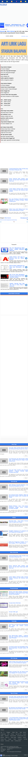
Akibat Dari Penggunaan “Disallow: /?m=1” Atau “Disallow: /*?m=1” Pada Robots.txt (18, 542)
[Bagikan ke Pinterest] (12, 36)
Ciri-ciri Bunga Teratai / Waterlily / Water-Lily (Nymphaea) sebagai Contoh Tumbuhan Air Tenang (18, 496)
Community (7, 740)
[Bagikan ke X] (9, 36)
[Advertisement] (14, 15)
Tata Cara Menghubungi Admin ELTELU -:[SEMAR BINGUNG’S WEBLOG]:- (16, 249)
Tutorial (24, 734)
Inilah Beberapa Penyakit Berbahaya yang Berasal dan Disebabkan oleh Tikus (18, 485)
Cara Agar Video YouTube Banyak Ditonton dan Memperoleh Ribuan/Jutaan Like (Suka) (18, 448)
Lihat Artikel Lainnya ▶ (14, 293)
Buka (26, 175)
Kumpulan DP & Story (21, 735)
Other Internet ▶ (14, 552)
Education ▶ (14, 481)
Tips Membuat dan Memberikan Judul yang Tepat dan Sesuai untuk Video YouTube (18, 708)
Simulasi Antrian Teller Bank (15, 603)
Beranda (2, 31)
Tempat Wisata (13, 735)
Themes (12, 734)
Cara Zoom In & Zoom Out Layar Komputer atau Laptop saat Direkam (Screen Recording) (18, 625)
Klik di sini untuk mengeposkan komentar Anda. (8, 219)
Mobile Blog (15, 732)
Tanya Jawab (13, 737)
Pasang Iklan (3, 739)
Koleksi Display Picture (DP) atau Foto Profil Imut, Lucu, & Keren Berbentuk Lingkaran (18, 662)
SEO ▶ (14, 517)
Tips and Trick (18, 734)
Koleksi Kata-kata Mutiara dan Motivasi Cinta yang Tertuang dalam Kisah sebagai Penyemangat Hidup (18, 682)
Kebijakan (19, 737)
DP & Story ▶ (14, 658)
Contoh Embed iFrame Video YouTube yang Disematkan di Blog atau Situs (18, 169)
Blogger (16, 755)
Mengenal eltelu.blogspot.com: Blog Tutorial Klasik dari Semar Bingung (15, 25)
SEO (8, 734)
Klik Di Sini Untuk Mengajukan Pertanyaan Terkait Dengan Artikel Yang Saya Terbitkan (16, 276)
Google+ (9, 739)
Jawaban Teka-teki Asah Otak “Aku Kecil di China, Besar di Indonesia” (16, 285)
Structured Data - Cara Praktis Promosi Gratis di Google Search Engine (18, 521)
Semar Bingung (8, 755)
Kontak (24, 737)
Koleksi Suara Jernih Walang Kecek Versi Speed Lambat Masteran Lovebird (18, 210)
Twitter (14, 739)
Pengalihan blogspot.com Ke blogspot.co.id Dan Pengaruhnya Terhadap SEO (18, 531)
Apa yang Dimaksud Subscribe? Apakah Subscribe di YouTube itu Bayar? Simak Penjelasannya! (18, 200)
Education (7, 735)
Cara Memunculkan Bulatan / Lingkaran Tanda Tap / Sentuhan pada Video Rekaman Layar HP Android (18, 636)
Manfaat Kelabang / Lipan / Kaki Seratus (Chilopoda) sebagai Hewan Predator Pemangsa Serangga (18, 507)
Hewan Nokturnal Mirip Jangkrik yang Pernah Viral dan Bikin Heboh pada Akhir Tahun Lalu (18, 180)
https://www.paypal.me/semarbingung (14, 751)
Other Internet (11, 31)
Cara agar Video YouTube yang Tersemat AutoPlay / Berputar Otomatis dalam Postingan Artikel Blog (18, 471)
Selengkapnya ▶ (24, 217)
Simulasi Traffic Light (13, 611)
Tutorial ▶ (14, 621)
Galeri (12, 740)
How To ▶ (14, 444)
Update (2, 735)
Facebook (20, 739)
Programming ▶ (14, 588)
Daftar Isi (7, 737)
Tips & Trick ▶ (14, 693)
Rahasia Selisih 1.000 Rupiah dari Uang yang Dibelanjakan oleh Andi (16, 267)
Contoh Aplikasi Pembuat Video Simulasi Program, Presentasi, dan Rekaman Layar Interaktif (18, 190)
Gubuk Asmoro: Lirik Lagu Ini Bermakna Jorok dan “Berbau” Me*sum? (16, 258)
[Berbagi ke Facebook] (11, 36)
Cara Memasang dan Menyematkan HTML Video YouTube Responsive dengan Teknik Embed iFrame (18, 460)
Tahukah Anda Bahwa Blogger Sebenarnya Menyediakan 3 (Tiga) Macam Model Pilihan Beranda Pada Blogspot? (18, 593)
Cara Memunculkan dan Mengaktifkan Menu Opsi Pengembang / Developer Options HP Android (18, 648)
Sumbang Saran (18, 740)
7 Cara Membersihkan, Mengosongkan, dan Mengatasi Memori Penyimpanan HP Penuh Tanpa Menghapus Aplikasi (18, 718)
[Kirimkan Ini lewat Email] (6, 36)
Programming (3, 734)
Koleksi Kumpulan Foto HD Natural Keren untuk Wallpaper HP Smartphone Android (18, 672)
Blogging (8, 732)
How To (2, 732)
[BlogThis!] (8, 36)
